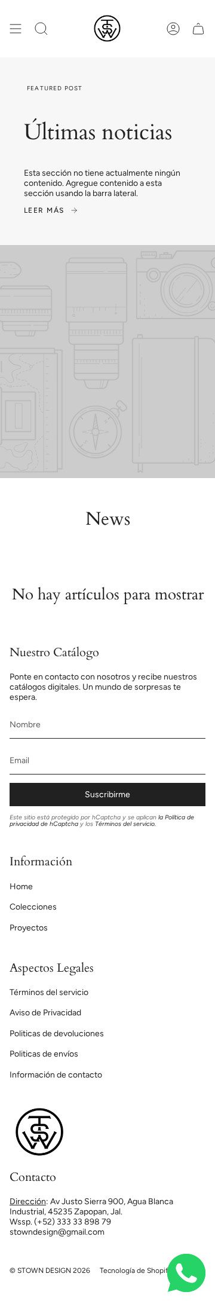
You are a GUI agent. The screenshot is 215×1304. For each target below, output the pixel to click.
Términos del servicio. (125, 824)
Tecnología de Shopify (135, 1270)
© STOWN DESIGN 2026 (50, 1270)
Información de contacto (56, 1075)
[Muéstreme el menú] (15, 28)
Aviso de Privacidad (45, 1013)
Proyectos (29, 928)
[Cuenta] (173, 28)
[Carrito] (198, 28)
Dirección (28, 1201)
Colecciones (33, 907)
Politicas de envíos (44, 1054)
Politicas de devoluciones (57, 1033)
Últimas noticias (98, 132)
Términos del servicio (49, 992)
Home (21, 886)
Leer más (44, 210)
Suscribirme (107, 794)
